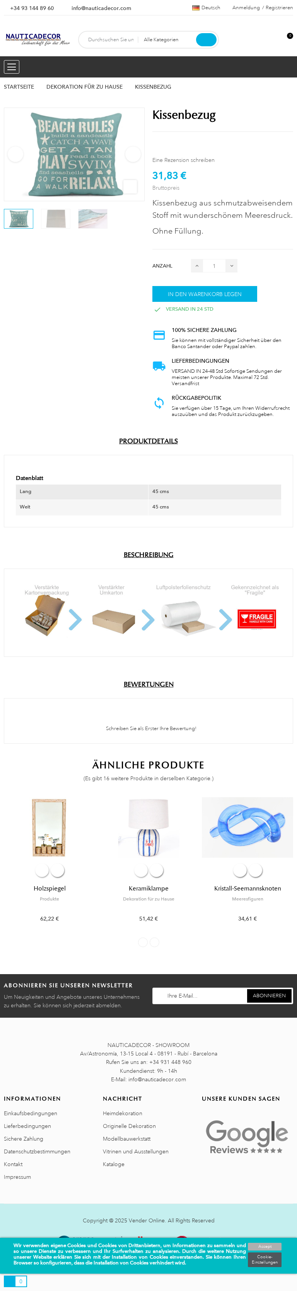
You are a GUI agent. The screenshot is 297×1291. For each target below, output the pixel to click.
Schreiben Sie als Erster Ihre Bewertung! (150, 728)
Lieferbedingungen (27, 1126)
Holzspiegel (50, 888)
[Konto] (274, 40)
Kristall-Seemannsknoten (247, 888)
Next (133, 154)
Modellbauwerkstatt (126, 1138)
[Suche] (206, 39)
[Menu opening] (11, 67)
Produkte (49, 899)
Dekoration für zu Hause (148, 899)
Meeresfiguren (247, 899)
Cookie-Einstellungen (265, 1259)
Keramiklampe (149, 888)
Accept (264, 1246)
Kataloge (114, 1164)
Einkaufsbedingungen (30, 1113)
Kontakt (13, 1164)
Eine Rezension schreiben (183, 160)
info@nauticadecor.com (101, 8)
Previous (15, 154)
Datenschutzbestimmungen (37, 1151)
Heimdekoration (122, 1113)
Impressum (17, 1176)
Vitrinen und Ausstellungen (136, 1151)
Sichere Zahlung (23, 1138)
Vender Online (147, 1220)
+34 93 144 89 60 (32, 8)
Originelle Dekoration (129, 1126)
